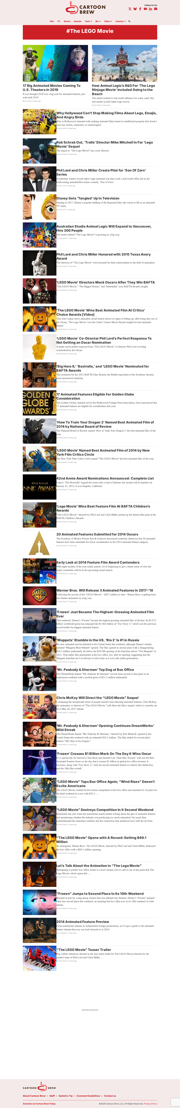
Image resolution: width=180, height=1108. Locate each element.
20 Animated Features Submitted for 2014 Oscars (97, 534)
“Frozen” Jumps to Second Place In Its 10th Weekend (100, 894)
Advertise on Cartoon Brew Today (39, 1103)
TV (58, 21)
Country (120, 21)
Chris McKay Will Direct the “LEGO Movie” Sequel (97, 698)
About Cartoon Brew (34, 1096)
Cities (107, 21)
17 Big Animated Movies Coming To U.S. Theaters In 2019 (52, 88)
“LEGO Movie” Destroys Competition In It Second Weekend (104, 810)
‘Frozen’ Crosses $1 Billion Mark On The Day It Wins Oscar (103, 754)
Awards (77, 21)
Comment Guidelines (88, 1096)
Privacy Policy (150, 1103)
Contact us (110, 1096)
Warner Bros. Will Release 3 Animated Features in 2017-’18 (104, 590)
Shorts (67, 21)
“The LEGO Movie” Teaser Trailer (83, 950)
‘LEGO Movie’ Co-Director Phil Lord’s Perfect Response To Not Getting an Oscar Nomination (104, 340)
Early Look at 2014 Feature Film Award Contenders (98, 562)
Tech (87, 21)
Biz (97, 21)
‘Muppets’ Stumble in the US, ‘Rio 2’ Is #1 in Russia (97, 640)
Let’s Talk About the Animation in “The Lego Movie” (99, 866)
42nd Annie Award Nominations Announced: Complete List (105, 478)
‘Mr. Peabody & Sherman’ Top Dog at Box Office (95, 670)
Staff (52, 1096)
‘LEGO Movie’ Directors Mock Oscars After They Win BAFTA (105, 282)
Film (52, 21)
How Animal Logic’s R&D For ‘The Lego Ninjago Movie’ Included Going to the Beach (123, 90)
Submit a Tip (66, 1096)
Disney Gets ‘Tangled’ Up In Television (87, 198)
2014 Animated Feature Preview (82, 922)
